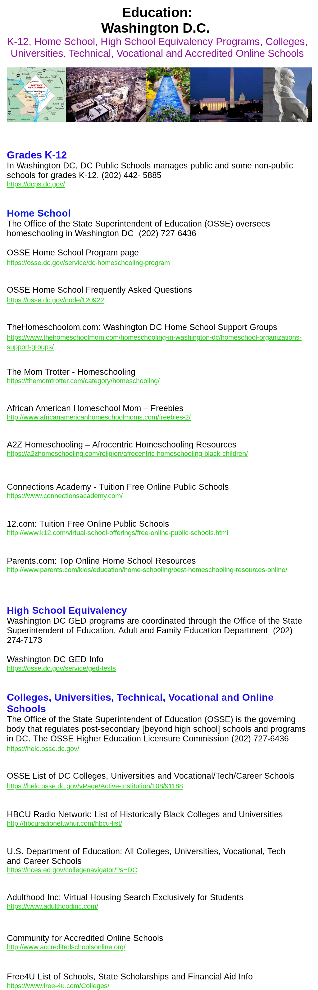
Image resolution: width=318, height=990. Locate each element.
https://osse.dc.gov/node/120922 (55, 300)
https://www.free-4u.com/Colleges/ (58, 986)
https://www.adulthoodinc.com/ (52, 906)
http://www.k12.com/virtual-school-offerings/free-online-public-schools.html (117, 533)
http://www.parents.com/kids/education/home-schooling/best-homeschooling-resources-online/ (147, 570)
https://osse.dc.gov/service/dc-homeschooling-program (88, 263)
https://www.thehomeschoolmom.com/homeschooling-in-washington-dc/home (122, 337)
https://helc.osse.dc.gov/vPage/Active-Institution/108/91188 (95, 786)
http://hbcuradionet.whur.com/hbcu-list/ (64, 823)
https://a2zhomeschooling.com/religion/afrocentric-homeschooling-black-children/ (127, 453)
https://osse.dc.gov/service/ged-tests (61, 668)
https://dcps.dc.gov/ (36, 184)
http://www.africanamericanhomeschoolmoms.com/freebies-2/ (99, 417)
